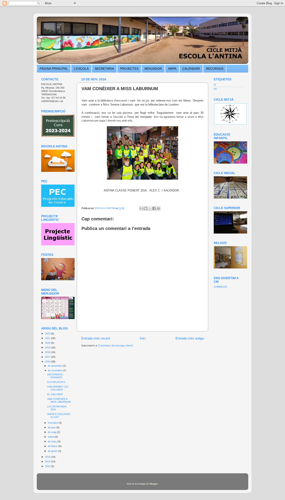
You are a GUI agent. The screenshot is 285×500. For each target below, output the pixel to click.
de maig (52, 432)
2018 (48, 352)
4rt (215, 88)
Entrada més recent (95, 338)
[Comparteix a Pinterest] (158, 208)
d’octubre (53, 422)
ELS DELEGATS (56, 382)
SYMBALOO (220, 286)
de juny (52, 427)
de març (52, 441)
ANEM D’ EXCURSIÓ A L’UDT (58, 415)
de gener (53, 451)
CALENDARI (191, 68)
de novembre (55, 370)
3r (215, 84)
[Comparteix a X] (150, 208)
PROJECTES (129, 68)
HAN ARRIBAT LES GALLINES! (57, 388)
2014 (48, 461)
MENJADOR (153, 68)
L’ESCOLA (81, 68)
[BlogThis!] (145, 208)
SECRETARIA (104, 68)
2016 (48, 361)
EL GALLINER (55, 394)
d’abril (51, 436)
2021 (48, 338)
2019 (48, 347)
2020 (48, 342)
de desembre (55, 365)
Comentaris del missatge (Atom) (115, 345)
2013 (48, 466)
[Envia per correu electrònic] (141, 208)
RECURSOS (214, 68)
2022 (48, 333)
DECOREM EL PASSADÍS (55, 376)
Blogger (154, 483)
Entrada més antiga (189, 338)
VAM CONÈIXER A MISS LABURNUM (59, 400)
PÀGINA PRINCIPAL (54, 68)
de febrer (53, 446)
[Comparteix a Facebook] (154, 208)
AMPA (172, 68)
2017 (48, 357)
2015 (48, 456)
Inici (143, 338)
